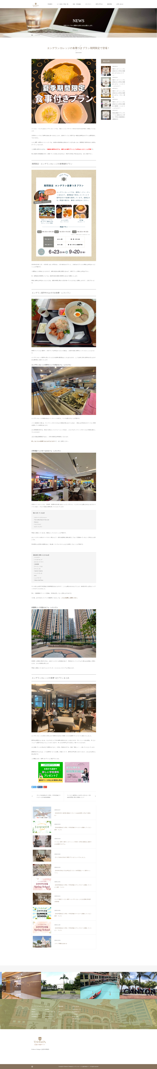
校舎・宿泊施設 (77, 4)
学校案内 (50, 4)
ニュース (60, 1009)
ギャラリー (88, 4)
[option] (19, 985)
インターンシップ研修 (50, 1021)
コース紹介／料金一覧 (62, 4)
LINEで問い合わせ (76, 1018)
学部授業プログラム (49, 1016)
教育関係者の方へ (76, 1011)
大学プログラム (48, 1014)
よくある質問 (75, 1014)
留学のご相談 (75, 1016)
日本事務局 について (36, 1016)
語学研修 (47, 1009)
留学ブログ (61, 1011)
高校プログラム (48, 1018)
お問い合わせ (119, 4)
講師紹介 (33, 1011)
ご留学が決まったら (76, 1009)
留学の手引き (99, 4)
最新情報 (109, 4)
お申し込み (74, 1021)
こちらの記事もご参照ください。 (69, 597)
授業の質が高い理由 (35, 1014)
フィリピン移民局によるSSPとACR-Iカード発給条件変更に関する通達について (79, 796)
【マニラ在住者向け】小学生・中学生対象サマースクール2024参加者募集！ (48, 796)
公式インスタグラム (63, 1014)
